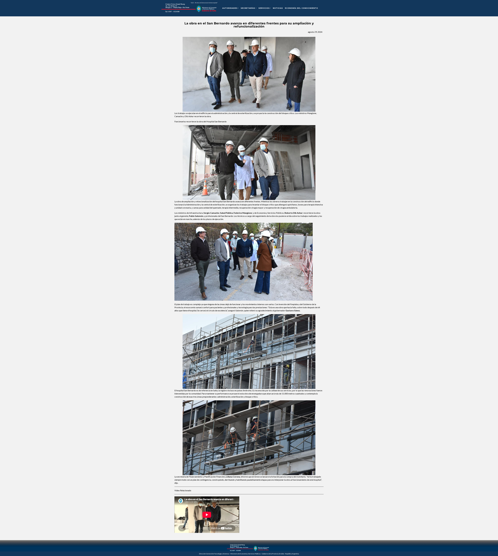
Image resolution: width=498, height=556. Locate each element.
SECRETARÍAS (248, 8)
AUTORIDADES (229, 8)
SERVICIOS (264, 8)
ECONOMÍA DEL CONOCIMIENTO (301, 8)
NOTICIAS (278, 8)
